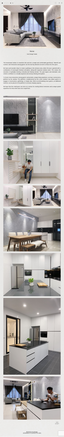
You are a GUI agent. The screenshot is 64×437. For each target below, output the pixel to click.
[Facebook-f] (59, 3)
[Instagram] (61, 3)
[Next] (57, 423)
